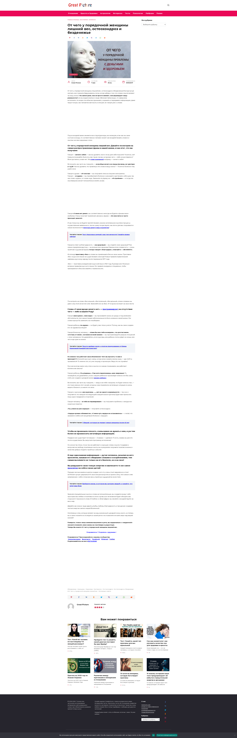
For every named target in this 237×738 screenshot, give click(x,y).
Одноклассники (74, 539)
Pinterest (104, 539)
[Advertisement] (101, 119)
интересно (98, 589)
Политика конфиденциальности (167, 735)
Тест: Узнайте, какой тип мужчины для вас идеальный (130, 643)
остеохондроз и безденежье (124, 589)
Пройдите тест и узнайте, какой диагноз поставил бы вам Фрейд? (105, 642)
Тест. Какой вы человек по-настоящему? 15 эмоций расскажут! (77, 642)
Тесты (127, 13)
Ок (153, 735)
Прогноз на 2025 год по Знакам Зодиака (78, 677)
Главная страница (73, 19)
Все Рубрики (84, 19)
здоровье (90, 589)
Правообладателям (147, 712)
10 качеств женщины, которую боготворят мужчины (129, 676)
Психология (138, 13)
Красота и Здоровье (89, 13)
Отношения (73, 13)
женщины (81, 589)
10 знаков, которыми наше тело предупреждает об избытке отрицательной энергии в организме (158, 677)
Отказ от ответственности (150, 706)
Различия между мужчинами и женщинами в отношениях (105, 678)
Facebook (96, 539)
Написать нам (145, 705)
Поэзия (159, 13)
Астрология (105, 13)
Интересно (117, 13)
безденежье (72, 589)
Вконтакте (86, 539)
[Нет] (235, 735)
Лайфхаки (150, 13)
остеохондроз (108, 589)
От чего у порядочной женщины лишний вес (83, 591)
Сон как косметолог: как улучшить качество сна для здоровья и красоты (157, 643)
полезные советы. (105, 591)
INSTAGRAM (92, 541)
